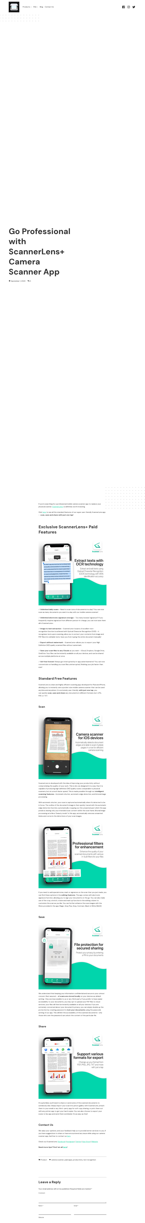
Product (44, 1160)
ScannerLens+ (57, 507)
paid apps (68, 1160)
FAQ (34, 7)
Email (76, 1206)
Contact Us (49, 7)
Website (95, 1142)
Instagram (70, 1142)
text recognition (89, 1160)
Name (41, 1206)
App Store (86, 1142)
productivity (78, 1160)
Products (26, 7)
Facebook (61, 1142)
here (44, 512)
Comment (42, 1193)
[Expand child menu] (31, 7)
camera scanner (57, 1160)
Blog (41, 7)
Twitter (78, 1142)
